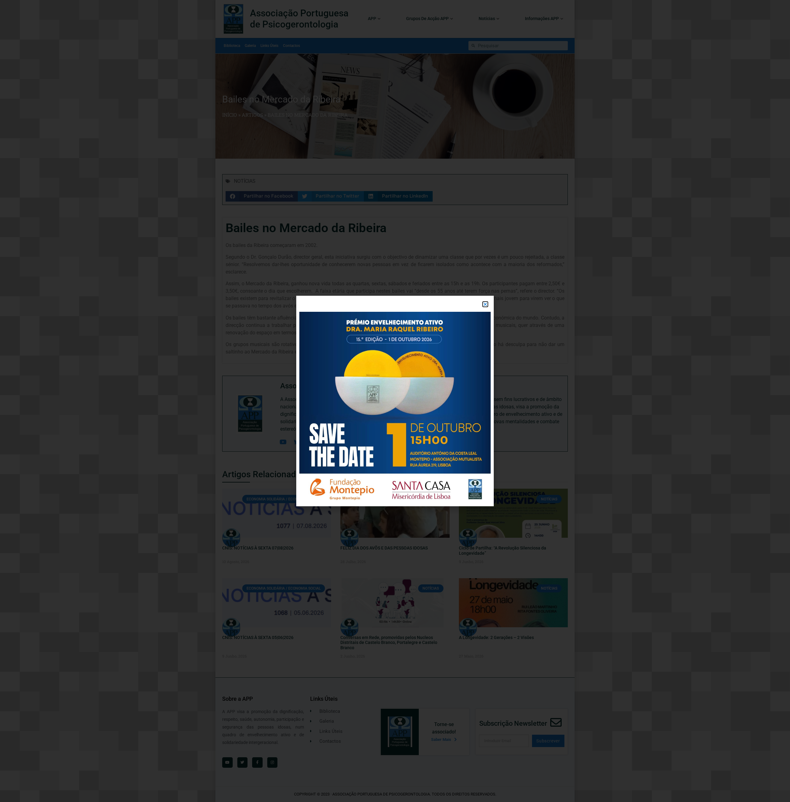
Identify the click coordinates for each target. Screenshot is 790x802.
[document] (395, 401)
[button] (485, 304)
